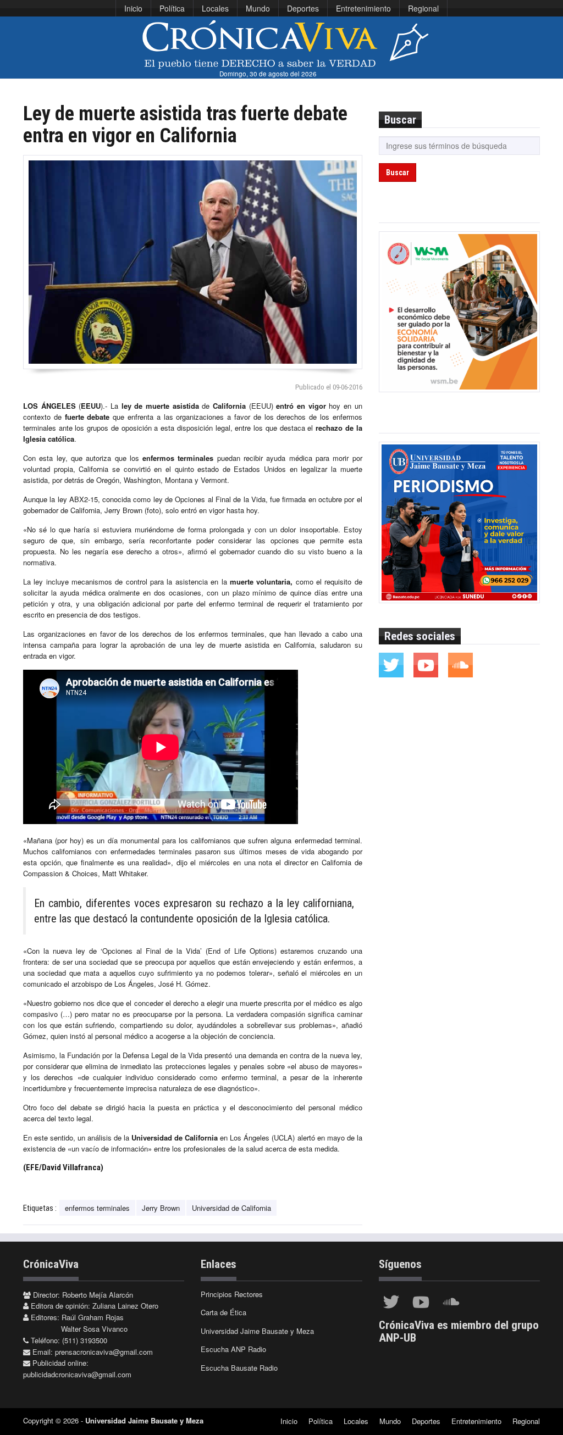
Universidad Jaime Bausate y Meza (257, 1331)
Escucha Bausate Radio (239, 1367)
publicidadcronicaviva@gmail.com (77, 1374)
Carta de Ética (223, 1312)
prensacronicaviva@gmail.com (104, 1352)
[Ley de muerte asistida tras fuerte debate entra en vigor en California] (193, 262)
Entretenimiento (363, 8)
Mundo (258, 8)
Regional (423, 8)
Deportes (303, 8)
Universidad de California (231, 1208)
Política (172, 8)
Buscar (397, 172)
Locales (215, 8)
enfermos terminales (97, 1208)
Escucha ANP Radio (233, 1349)
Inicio (133, 8)
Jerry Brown (161, 1208)
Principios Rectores (232, 1294)
